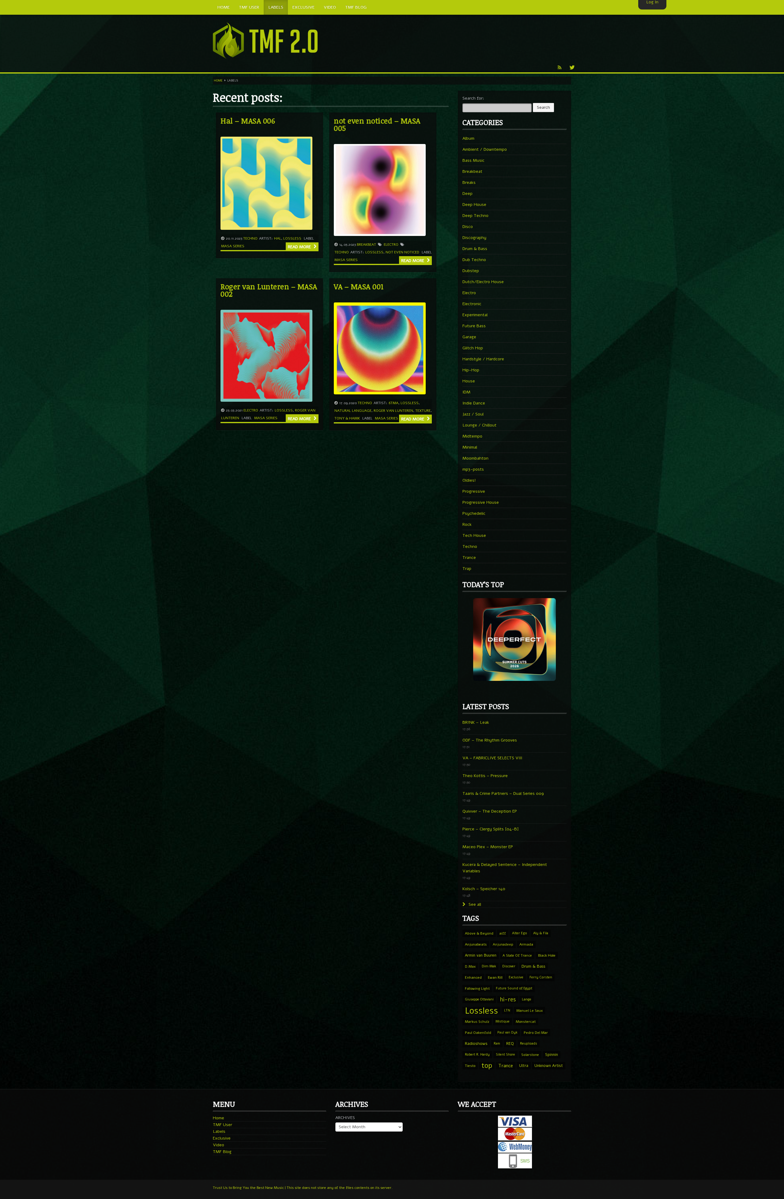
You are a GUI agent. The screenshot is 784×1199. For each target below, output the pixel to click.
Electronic (471, 304)
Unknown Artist (548, 1065)
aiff (502, 933)
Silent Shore (505, 1054)
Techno (250, 238)
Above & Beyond (479, 933)
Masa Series (232, 246)
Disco (467, 227)
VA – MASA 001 (359, 286)
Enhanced (473, 977)
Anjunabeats (476, 944)
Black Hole (547, 955)
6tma (393, 402)
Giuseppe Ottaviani (479, 999)
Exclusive (516, 977)
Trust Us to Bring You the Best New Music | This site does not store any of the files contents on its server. (303, 1187)
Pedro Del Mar (536, 1032)
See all (474, 904)
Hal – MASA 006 (248, 121)
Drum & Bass (474, 249)
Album (468, 138)
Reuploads (528, 1043)
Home (218, 80)
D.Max (470, 966)
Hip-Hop (470, 370)
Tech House (474, 535)
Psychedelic (473, 513)
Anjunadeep (503, 944)
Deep (467, 193)
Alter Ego (519, 933)
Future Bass (474, 326)
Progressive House (480, 502)
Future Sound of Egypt (514, 988)
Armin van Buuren (480, 955)
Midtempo (472, 436)
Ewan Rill (495, 977)
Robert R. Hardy (477, 1054)
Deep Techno (475, 215)
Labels (219, 1131)
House (468, 381)
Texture (423, 410)
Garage (469, 337)
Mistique (503, 1021)
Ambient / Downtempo (484, 149)
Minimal (469, 447)
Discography (474, 238)
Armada (526, 944)
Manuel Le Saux (529, 1010)
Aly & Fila (540, 933)
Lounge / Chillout (479, 425)
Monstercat (526, 1021)
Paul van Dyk (507, 1032)
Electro (391, 244)
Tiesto (470, 1065)
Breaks (469, 182)
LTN (507, 1010)
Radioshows (476, 1043)
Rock (467, 524)
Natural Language (352, 410)
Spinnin (551, 1054)
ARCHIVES (345, 1118)
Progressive (473, 491)
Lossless (292, 238)
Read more (300, 247)
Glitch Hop (472, 348)
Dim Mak (489, 966)
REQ (510, 1043)
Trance (469, 557)
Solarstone (530, 1054)
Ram (497, 1043)
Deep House (474, 204)
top (486, 1065)
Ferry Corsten (541, 977)
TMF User (222, 1125)
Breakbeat (366, 244)
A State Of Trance (517, 955)
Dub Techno (474, 260)
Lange (526, 999)
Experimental (475, 315)
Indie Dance (473, 403)
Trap (466, 568)
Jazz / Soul (473, 414)
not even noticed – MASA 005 (377, 124)
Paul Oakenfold (478, 1032)
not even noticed (402, 252)
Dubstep (470, 271)
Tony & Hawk (347, 418)
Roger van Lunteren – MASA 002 (269, 290)
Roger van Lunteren (393, 410)
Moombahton (475, 458)
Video (218, 1145)
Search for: (473, 98)
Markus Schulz (477, 1021)
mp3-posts (473, 469)
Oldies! (469, 480)
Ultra (523, 1065)
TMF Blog (222, 1152)
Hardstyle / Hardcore (483, 359)
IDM (466, 392)
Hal (277, 238)
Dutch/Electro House (483, 282)
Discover (508, 966)
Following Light (477, 988)
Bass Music (473, 160)
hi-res (508, 999)
